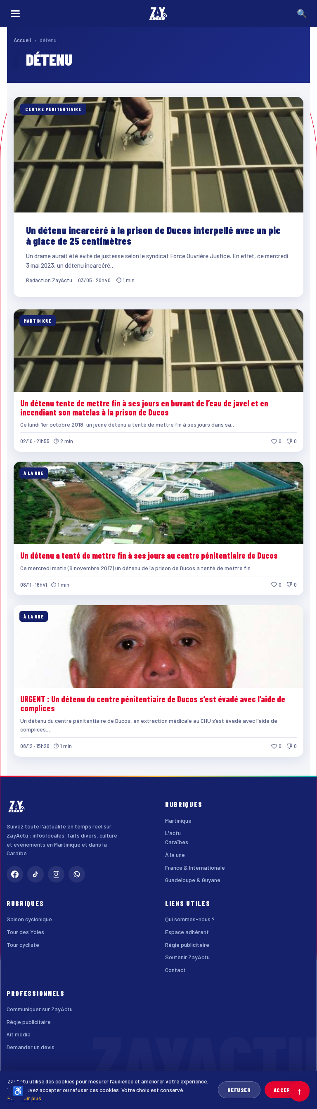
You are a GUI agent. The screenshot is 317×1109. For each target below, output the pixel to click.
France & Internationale (195, 867)
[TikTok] (35, 874)
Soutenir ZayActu (187, 956)
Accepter (287, 1089)
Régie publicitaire (187, 944)
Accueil (22, 40)
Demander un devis (30, 1046)
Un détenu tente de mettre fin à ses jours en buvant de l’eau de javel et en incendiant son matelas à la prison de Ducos (144, 407)
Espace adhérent (187, 931)
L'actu (173, 832)
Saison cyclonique (29, 919)
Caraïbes (176, 841)
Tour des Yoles (25, 931)
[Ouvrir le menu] (15, 13)
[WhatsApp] (77, 874)
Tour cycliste (23, 944)
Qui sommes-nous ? (190, 919)
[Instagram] (56, 874)
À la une (175, 854)
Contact (175, 969)
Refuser (239, 1089)
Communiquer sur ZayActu (40, 1008)
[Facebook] (15, 874)
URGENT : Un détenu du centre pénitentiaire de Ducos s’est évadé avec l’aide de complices (152, 703)
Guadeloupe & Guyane (192, 879)
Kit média (19, 1034)
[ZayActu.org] (158, 13)
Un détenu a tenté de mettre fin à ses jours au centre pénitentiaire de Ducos (149, 555)
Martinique (178, 820)
